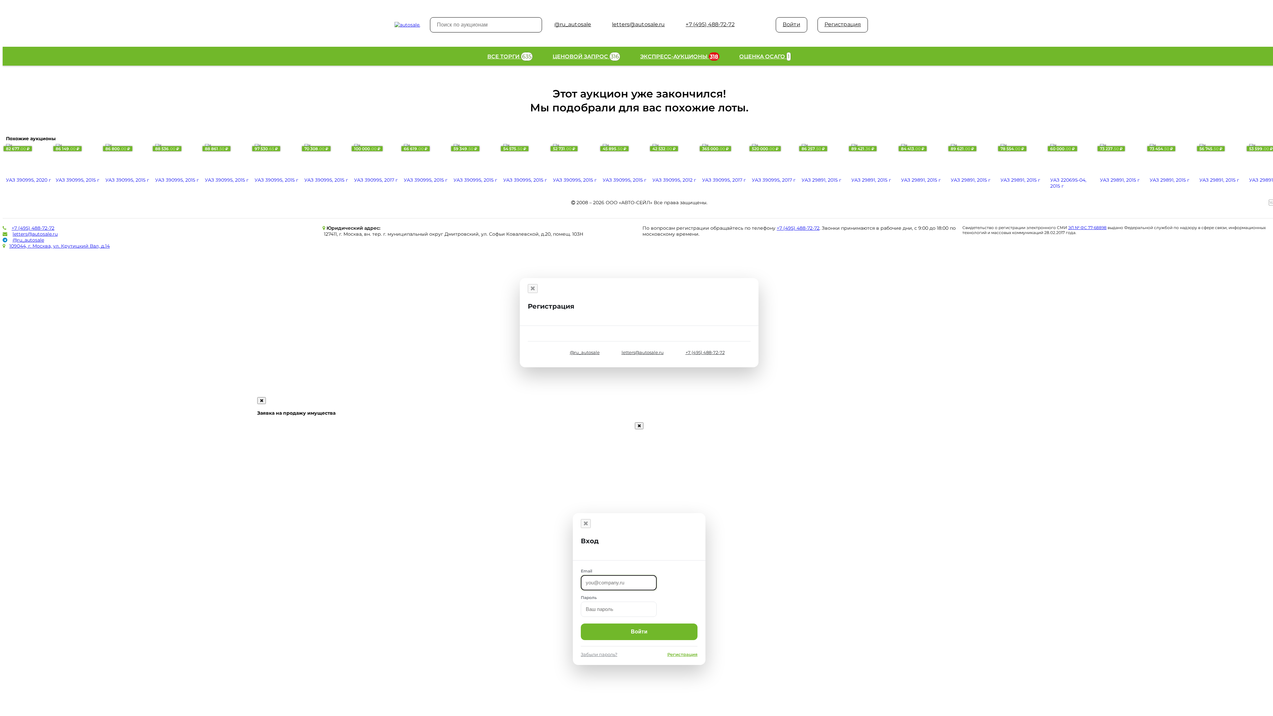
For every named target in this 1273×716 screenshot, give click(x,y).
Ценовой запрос (586, 56)
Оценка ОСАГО (764, 56)
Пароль (589, 597)
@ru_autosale (28, 240)
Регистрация (842, 24)
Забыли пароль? (599, 654)
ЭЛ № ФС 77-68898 (1087, 227)
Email (586, 570)
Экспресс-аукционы (679, 56)
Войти (791, 24)
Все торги (509, 56)
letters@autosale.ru (35, 234)
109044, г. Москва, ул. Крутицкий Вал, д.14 (59, 246)
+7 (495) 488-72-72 (33, 228)
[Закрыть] (533, 288)
